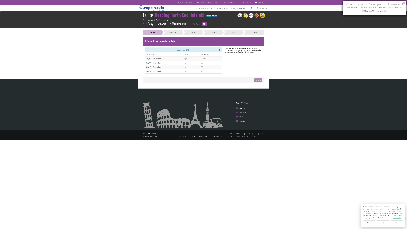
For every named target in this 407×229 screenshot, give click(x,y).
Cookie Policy (397, 218)
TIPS (255, 134)
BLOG (209, 2)
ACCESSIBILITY (229, 137)
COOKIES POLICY (242, 137)
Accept (396, 223)
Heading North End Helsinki (180, 14)
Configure (383, 223)
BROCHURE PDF (204, 8)
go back (209, 15)
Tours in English (245, 2)
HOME (231, 134)
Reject (369, 223)
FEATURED (225, 8)
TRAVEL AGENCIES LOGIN (230, 2)
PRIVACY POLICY (216, 137)
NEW (195, 8)
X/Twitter (242, 117)
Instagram (242, 113)
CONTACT (242, 8)
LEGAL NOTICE (203, 137)
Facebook (242, 108)
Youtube (242, 121)
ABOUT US (234, 8)
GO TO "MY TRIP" (200, 2)
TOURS (248, 134)
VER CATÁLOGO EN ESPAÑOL (185, 2)
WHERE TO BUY (216, 8)
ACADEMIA (218, 2)
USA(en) (260, 2)
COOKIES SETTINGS (258, 137)
